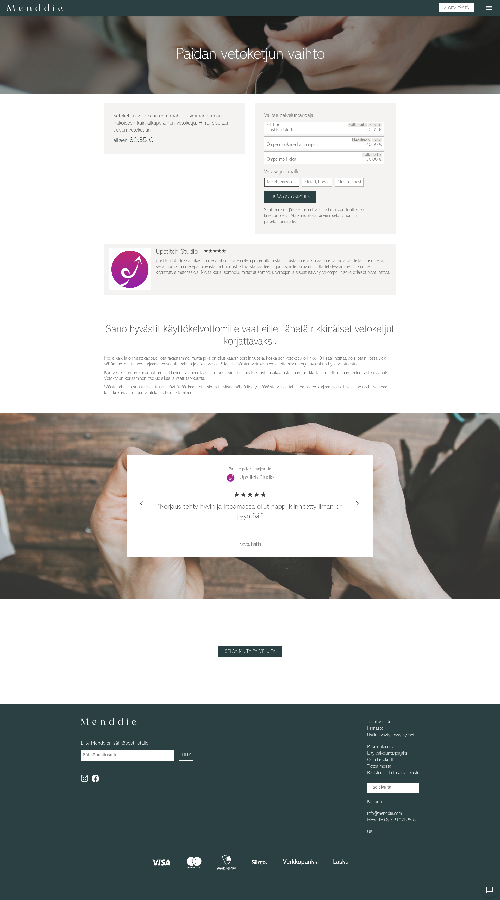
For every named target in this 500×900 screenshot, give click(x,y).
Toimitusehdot (380, 722)
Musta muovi (349, 182)
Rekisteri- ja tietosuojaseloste (393, 773)
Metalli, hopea (316, 182)
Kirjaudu (374, 802)
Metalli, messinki (281, 182)
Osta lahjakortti (380, 760)
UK (370, 832)
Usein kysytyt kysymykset (390, 735)
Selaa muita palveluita (250, 651)
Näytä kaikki (250, 544)
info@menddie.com (384, 813)
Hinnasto (375, 728)
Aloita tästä (456, 8)
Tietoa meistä (379, 766)
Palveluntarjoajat (381, 747)
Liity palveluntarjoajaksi (387, 753)
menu (489, 8)
